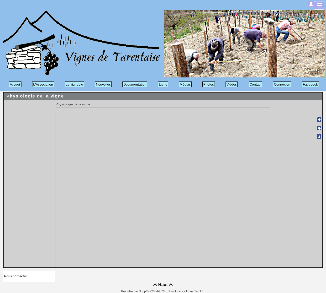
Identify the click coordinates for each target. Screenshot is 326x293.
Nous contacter (15, 276)
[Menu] (319, 5)
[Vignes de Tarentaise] (81, 43)
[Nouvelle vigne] (244, 43)
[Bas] (318, 136)
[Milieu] (318, 127)
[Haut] (318, 119)
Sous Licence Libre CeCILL (186, 291)
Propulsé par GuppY (134, 291)
